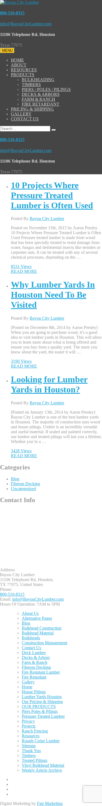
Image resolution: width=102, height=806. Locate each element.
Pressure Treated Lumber (43, 716)
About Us (30, 613)
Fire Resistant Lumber (41, 672)
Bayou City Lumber (47, 218)
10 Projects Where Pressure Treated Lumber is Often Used (52, 195)
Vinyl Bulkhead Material (43, 765)
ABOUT (18, 65)
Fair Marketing (50, 803)
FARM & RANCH (38, 99)
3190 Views (21, 361)
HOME (17, 60)
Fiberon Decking (25, 483)
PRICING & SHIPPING (32, 109)
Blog (15, 479)
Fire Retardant (34, 677)
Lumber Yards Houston (42, 696)
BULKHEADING (38, 79)
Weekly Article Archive (42, 770)
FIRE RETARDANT (40, 104)
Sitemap (29, 745)
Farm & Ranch (34, 662)
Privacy (28, 721)
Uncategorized (23, 488)
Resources (30, 736)
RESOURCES (24, 70)
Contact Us (31, 647)
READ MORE (24, 271)
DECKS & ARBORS (41, 94)
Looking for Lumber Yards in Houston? (49, 384)
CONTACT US (25, 119)
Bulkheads (31, 638)
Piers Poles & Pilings (40, 711)
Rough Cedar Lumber (41, 740)
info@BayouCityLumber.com (25, 24)
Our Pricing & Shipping (42, 701)
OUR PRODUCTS (39, 706)
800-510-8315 (12, 13)
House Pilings (34, 691)
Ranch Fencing (35, 731)
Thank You (31, 750)
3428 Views (21, 450)
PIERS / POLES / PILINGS (46, 89)
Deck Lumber (34, 652)
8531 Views (21, 266)
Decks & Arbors (36, 657)
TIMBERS (31, 84)
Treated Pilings (34, 760)
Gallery (28, 682)
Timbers (29, 755)
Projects (28, 726)
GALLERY (21, 114)
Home (27, 687)
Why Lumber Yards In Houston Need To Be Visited (53, 295)
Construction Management (44, 642)
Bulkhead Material (38, 633)
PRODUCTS (22, 74)
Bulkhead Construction (41, 628)
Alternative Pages (37, 618)
